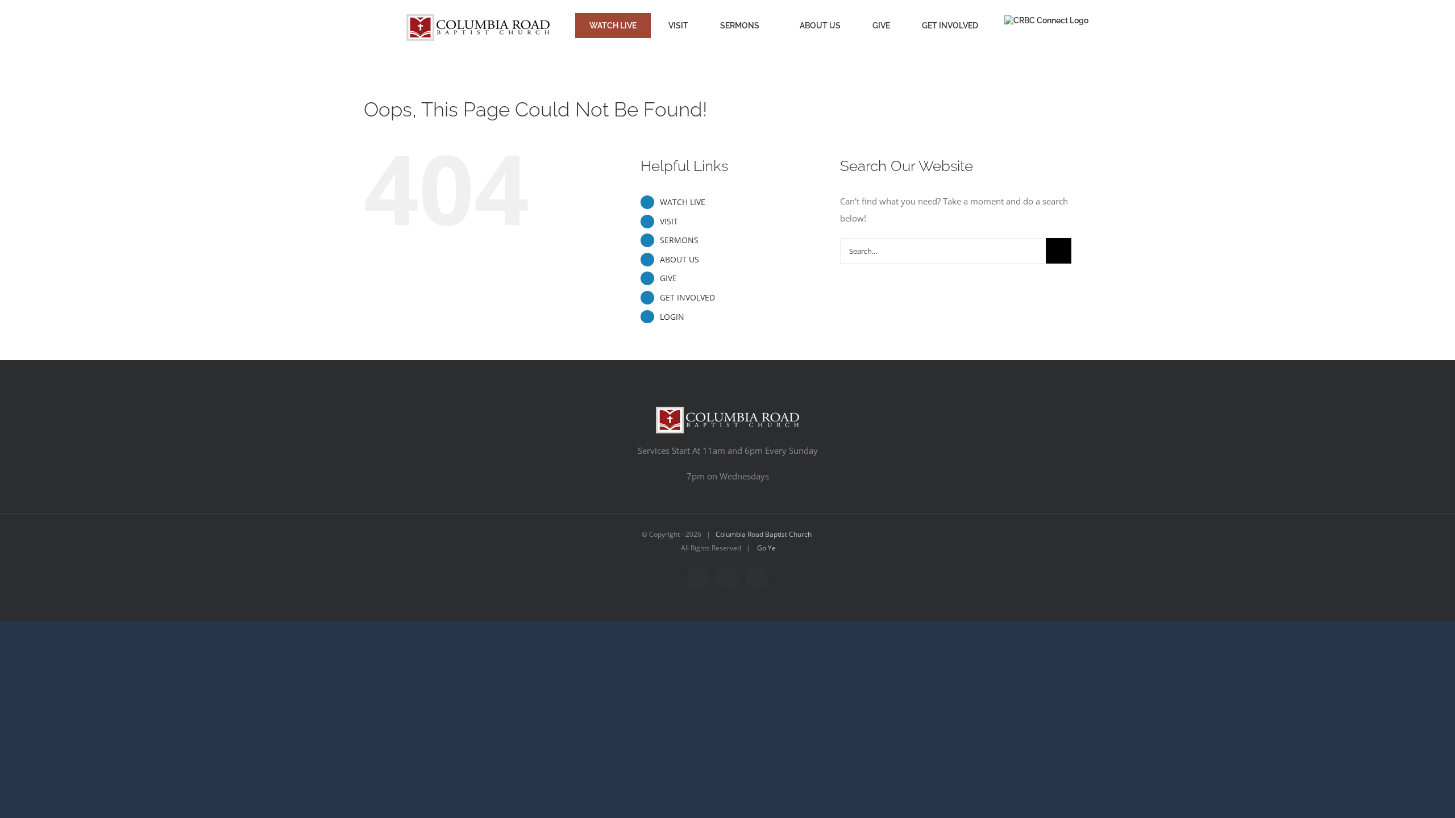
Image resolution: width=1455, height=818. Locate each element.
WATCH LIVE (682, 202)
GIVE (668, 278)
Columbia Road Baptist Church (764, 534)
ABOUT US (679, 259)
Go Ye (766, 548)
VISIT (669, 221)
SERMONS (679, 240)
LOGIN (672, 316)
